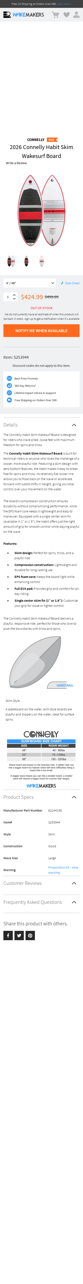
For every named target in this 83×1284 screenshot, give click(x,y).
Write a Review (16, 163)
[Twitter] (19, 935)
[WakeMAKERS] (28, 15)
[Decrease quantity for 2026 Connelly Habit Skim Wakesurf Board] (14, 299)
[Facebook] (8, 935)
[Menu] (7, 14)
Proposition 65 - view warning (63, 869)
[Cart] (55, 14)
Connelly (35, 139)
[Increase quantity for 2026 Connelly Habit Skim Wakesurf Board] (14, 295)
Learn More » (64, 4)
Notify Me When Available (41, 330)
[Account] (76, 14)
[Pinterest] (30, 935)
